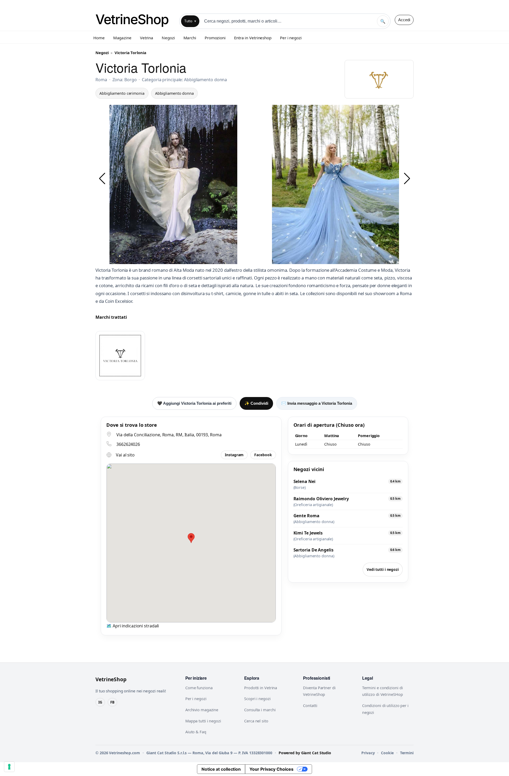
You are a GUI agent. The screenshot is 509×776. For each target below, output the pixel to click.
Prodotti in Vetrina (260, 687)
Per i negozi (291, 37)
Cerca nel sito (256, 720)
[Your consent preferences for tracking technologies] (9, 767)
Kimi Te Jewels (308, 533)
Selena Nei (304, 481)
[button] (102, 179)
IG (100, 702)
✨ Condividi (256, 403)
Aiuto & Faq (195, 731)
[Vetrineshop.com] (135, 19)
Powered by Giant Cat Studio (305, 752)
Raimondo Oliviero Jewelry (321, 498)
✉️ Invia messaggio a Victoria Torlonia (316, 403)
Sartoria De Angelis (313, 550)
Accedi (404, 20)
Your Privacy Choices (271, 769)
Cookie (387, 752)
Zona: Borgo (124, 80)
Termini (407, 752)
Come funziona (199, 687)
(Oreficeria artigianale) (313, 504)
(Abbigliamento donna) (313, 521)
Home (99, 37)
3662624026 (128, 444)
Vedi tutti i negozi (383, 569)
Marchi (189, 37)
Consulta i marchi (259, 709)
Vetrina (146, 37)
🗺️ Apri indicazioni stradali (132, 626)
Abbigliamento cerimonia (121, 93)
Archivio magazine (201, 709)
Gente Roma (306, 515)
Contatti (310, 705)
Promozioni (215, 37)
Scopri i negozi (257, 698)
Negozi (168, 37)
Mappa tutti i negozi (203, 720)
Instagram (234, 454)
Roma (101, 80)
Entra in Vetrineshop (252, 37)
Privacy (368, 752)
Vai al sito (125, 455)
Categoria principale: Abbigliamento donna (184, 80)
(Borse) (299, 487)
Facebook (263, 454)
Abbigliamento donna (174, 93)
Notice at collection (221, 769)
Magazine (122, 37)
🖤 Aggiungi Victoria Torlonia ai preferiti (194, 403)
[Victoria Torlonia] (120, 356)
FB (112, 702)
